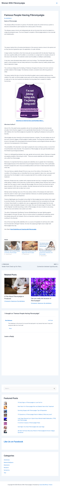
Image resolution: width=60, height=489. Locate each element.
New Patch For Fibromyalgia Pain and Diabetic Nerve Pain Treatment (36, 406)
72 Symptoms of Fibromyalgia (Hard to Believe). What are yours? (35, 414)
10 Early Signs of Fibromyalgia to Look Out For (30, 402)
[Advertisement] (30, 41)
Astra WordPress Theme (45, 484)
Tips (5, 472)
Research (6, 467)
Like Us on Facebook (13, 441)
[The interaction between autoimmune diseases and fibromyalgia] (47, 245)
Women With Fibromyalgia (13, 3)
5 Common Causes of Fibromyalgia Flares (29, 422)
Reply (10, 328)
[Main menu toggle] (56, 3)
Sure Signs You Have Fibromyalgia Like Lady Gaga (31, 426)
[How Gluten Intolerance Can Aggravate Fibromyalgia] (30, 245)
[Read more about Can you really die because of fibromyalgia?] (43, 287)
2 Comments (7, 301)
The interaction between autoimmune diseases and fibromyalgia (45, 252)
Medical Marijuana (8, 462)
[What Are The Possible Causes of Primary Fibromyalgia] (12, 245)
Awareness (7, 460)
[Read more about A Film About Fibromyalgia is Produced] (16, 286)
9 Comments (34, 303)
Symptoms (7, 470)
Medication (7, 465)
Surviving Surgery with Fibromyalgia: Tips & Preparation (32, 410)
